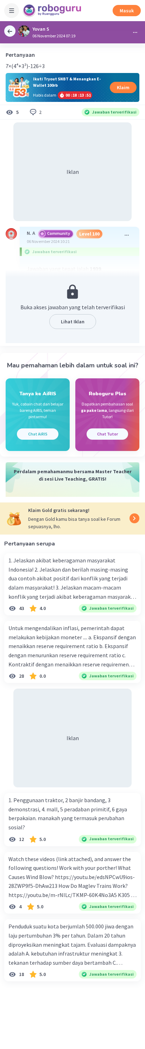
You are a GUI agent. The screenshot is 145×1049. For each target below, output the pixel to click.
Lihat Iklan (72, 321)
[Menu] (11, 10)
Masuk (127, 10)
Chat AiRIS (38, 434)
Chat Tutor (107, 434)
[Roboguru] (53, 10)
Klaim (123, 87)
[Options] (135, 32)
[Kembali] (9, 31)
